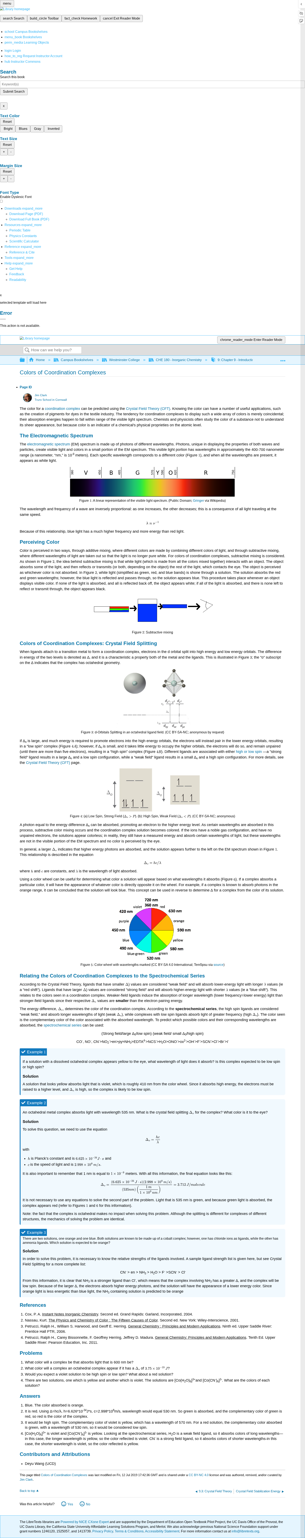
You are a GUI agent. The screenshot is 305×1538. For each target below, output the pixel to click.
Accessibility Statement (162, 1531)
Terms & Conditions (129, 1531)
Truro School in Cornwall (51, 399)
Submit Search (14, 91)
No (88, 1504)
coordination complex (62, 409)
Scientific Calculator (24, 241)
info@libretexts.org (245, 1531)
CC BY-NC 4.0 (199, 1475)
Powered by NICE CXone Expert (85, 1522)
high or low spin (249, 752)
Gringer (198, 500)
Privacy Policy (102, 1531)
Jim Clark (41, 395)
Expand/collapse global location (282, 359)
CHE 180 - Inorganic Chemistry (179, 360)
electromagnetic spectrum (48, 444)
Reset (7, 121)
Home (40, 360)
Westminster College (124, 360)
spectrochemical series (63, 1025)
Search (27, 350)
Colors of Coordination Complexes (64, 1475)
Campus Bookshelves (77, 360)
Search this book (12, 77)
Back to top (27, 1491)
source (218, 964)
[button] (16, 274)
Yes (70, 1504)
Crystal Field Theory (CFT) (148, 409)
